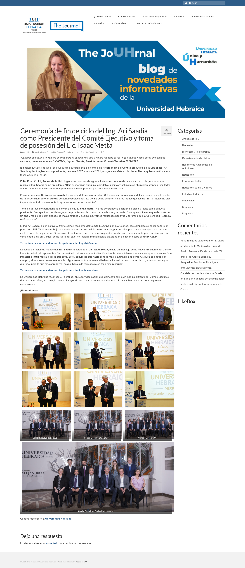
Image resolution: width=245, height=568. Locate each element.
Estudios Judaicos (89, 152)
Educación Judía (191, 181)
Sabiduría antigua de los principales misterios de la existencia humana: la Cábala (202, 284)
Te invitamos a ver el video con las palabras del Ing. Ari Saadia (58, 243)
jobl (27, 152)
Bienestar (187, 145)
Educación (51, 152)
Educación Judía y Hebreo (68, 152)
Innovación (188, 200)
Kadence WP (81, 562)
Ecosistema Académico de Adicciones (197, 166)
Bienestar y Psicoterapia (196, 151)
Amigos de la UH (191, 138)
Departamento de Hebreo (196, 158)
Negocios (187, 207)
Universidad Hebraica (58, 518)
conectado (52, 543)
